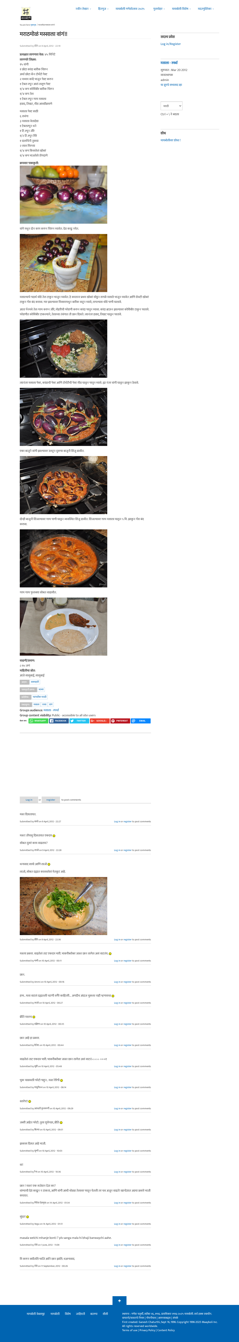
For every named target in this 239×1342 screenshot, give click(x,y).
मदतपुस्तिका (204, 9)
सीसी (105, 1314)
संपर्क (175, 1318)
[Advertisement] (85, 761)
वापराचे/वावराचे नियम (133, 1318)
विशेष (68, 1314)
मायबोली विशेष (180, 9)
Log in (29, 800)
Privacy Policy (147, 1330)
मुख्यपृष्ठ (33, 25)
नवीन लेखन (82, 9)
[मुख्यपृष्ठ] (26, 13)
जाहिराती (80, 1314)
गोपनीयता (151, 1318)
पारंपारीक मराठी (39, 697)
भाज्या (41, 689)
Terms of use (129, 1330)
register (50, 800)
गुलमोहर (157, 9)
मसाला (36, 704)
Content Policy (166, 1330)
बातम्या (93, 1314)
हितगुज (102, 9)
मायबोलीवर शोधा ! (171, 140)
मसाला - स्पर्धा (51, 710)
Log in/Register (171, 44)
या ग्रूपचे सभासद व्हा (171, 85)
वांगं (50, 704)
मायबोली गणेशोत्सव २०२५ (130, 9)
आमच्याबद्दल (164, 1318)
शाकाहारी (35, 682)
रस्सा (44, 704)
